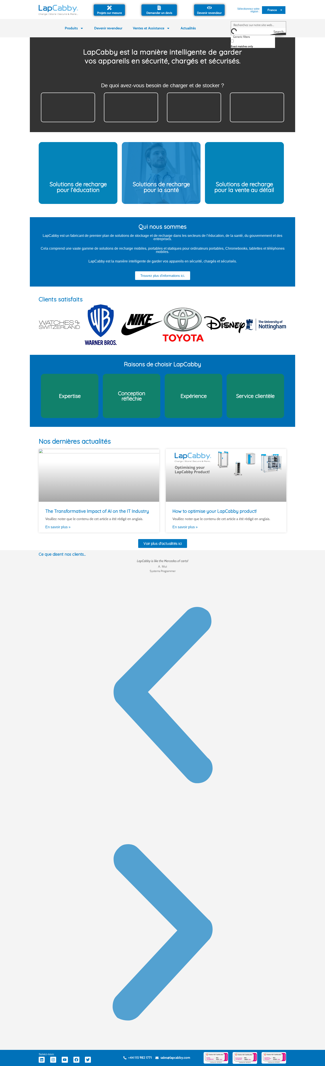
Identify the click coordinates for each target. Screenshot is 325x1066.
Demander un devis (159, 13)
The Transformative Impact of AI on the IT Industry (97, 511)
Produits (71, 28)
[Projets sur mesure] (109, 8)
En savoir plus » (58, 527)
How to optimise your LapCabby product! (214, 511)
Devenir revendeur (209, 13)
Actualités (188, 28)
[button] (162, 696)
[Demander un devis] (159, 8)
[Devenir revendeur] (209, 8)
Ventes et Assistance (148, 28)
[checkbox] (253, 43)
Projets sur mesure (109, 13)
